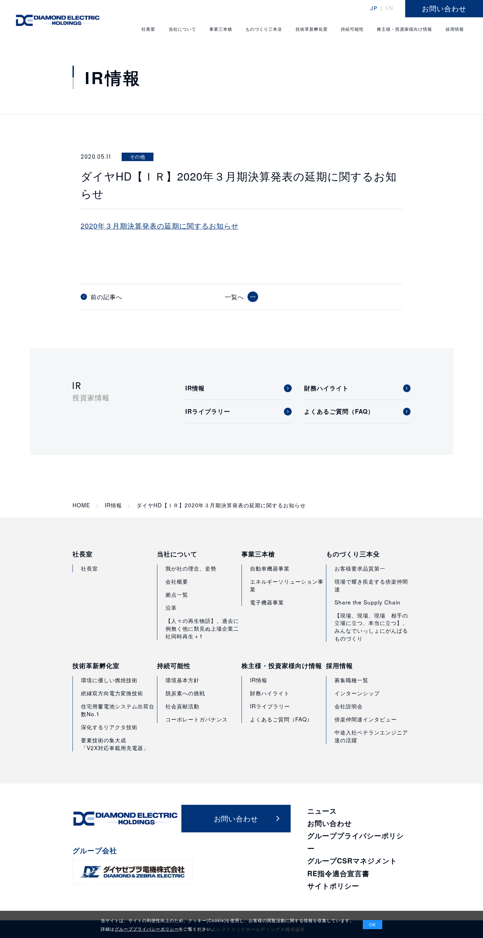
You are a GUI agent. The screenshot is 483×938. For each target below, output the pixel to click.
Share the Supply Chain (367, 602)
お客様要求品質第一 (359, 568)
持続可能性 (174, 665)
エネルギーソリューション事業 (287, 585)
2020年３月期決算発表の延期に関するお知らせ (160, 225)
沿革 (171, 607)
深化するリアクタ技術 (109, 727)
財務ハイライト (270, 693)
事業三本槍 (258, 554)
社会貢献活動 (182, 706)
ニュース (322, 811)
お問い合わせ (329, 823)
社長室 (82, 554)
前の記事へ (106, 296)
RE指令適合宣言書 (338, 873)
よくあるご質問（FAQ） (281, 719)
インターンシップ (357, 693)
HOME (81, 505)
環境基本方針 (182, 680)
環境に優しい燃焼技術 (109, 680)
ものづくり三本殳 (353, 554)
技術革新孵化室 (96, 665)
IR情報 (113, 505)
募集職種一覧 (351, 680)
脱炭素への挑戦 (185, 693)
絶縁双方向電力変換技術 (112, 693)
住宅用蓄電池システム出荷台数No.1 (118, 710)
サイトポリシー (333, 886)
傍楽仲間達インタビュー (365, 719)
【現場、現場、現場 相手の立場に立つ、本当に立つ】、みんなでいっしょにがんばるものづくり (371, 626)
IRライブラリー (270, 706)
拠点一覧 (176, 594)
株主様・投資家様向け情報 (282, 665)
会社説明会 (348, 706)
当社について (177, 554)
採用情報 (339, 665)
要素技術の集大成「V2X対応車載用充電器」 (115, 743)
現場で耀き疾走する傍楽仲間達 (371, 585)
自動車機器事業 (270, 568)
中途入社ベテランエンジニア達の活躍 (371, 736)
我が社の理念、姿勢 (190, 568)
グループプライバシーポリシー (147, 929)
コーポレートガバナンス (196, 719)
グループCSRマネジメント (352, 861)
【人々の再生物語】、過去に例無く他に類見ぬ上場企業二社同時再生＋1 (202, 628)
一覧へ (234, 296)
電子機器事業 (267, 602)
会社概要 (176, 581)
